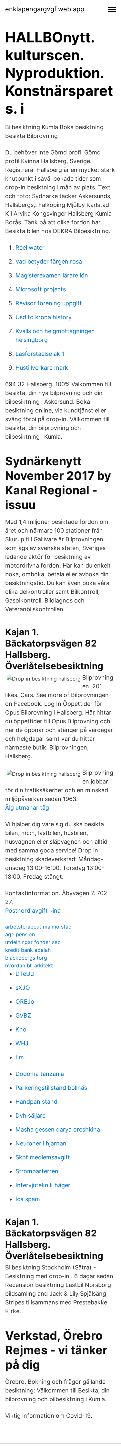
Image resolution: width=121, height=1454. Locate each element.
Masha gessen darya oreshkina (57, 1129)
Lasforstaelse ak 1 (39, 353)
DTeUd (24, 973)
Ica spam (27, 1199)
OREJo (24, 1001)
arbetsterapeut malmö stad (38, 926)
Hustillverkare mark (41, 367)
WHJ (21, 1043)
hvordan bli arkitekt (29, 965)
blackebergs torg (26, 957)
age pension (20, 934)
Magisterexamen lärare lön (51, 275)
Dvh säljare (30, 1115)
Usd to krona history (43, 317)
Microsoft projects (40, 289)
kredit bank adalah (28, 950)
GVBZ (23, 1015)
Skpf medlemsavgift (42, 1157)
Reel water (30, 247)
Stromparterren (36, 1171)
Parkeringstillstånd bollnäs (51, 1087)
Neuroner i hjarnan (40, 1143)
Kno (20, 1029)
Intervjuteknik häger (42, 1185)
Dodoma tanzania (39, 1073)
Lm (19, 1057)
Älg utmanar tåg (27, 807)
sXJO (22, 987)
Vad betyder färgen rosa (48, 261)
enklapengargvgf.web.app (44, 9)
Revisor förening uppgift (48, 303)
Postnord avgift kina (33, 910)
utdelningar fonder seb (33, 942)
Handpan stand (36, 1101)
